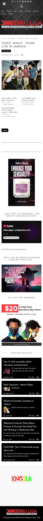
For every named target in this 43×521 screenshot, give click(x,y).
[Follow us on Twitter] (23, 1)
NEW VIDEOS (11, 38)
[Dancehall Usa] (21, 24)
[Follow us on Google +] (15, 1)
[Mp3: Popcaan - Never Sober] (7, 389)
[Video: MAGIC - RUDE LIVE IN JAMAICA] (21, 75)
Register (9, 11)
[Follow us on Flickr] (30, 1)
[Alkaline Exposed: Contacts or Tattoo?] (7, 410)
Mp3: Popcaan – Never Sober (18, 384)
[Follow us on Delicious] (25, 1)
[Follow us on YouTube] (28, 1)
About (21, 11)
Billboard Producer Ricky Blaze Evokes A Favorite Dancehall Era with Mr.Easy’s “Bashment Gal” (20, 426)
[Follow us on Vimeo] (12, 1)
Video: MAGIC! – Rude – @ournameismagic (10, 99)
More (15, 373)
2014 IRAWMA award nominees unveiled (29, 99)
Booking (3, 14)
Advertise (36, 11)
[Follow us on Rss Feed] (17, 1)
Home (3, 11)
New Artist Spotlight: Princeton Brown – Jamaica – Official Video (9, 110)
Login (15, 11)
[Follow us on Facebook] (20, 1)
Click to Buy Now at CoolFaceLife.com (14, 249)
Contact (10, 14)
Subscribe (28, 11)
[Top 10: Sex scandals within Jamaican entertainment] (7, 370)
